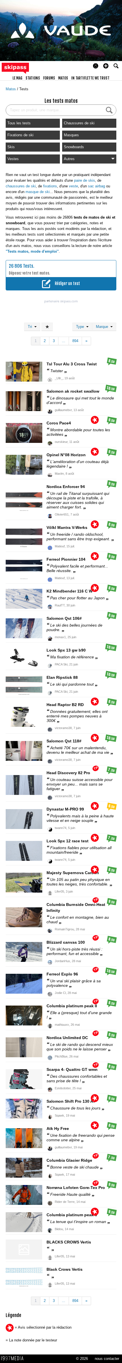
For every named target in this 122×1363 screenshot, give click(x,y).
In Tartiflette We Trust (90, 78)
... (63, 341)
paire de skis (84, 180)
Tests (23, 89)
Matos (11, 89)
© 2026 (82, 1358)
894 (75, 341)
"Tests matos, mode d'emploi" (32, 251)
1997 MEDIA (14, 1358)
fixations (50, 186)
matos (63, 78)
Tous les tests (19, 123)
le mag (17, 78)
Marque (103, 326)
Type (81, 326)
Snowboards (74, 147)
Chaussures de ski (79, 123)
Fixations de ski (20, 135)
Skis (11, 147)
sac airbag (96, 186)
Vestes (13, 159)
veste (73, 186)
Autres (69, 159)
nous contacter (107, 1358)
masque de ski (38, 192)
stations (33, 78)
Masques (71, 135)
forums (49, 78)
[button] (106, 66)
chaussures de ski (21, 186)
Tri (31, 326)
